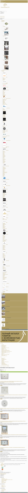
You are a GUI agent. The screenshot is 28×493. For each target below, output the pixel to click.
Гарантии (3, 481)
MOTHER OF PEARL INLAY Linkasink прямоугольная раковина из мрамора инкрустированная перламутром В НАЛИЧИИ (11, 381)
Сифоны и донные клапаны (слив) (6, 352)
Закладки (3, 490)
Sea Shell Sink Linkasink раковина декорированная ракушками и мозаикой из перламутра (13, 434)
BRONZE (3, 358)
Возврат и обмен (4, 482)
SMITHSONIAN (3, 363)
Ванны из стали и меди (4, 355)
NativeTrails (3, 362)
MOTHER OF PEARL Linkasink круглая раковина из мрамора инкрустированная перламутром (14, 408)
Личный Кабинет (4, 489)
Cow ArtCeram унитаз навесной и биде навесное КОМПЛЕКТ (11, 310)
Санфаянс (4, 26)
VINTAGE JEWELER (4, 364)
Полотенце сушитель (5, 55)
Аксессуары (3, 353)
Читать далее (1, 462)
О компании (3, 478)
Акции (2, 485)
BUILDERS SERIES (4, 359)
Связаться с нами (4, 486)
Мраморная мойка (4, 348)
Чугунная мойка (3, 346)
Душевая (4, 45)
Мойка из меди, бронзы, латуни (5, 347)
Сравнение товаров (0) (3, 371)
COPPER (3, 360)
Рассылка (3, 491)
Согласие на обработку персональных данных (7, 479)
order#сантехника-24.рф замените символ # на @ (3, 473)
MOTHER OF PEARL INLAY (5, 361)
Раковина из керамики (4, 349)
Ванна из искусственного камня (5, 354)
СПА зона (4, 50)
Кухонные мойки (4, 345)
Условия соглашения (4, 480)
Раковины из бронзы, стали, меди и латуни (7, 351)
